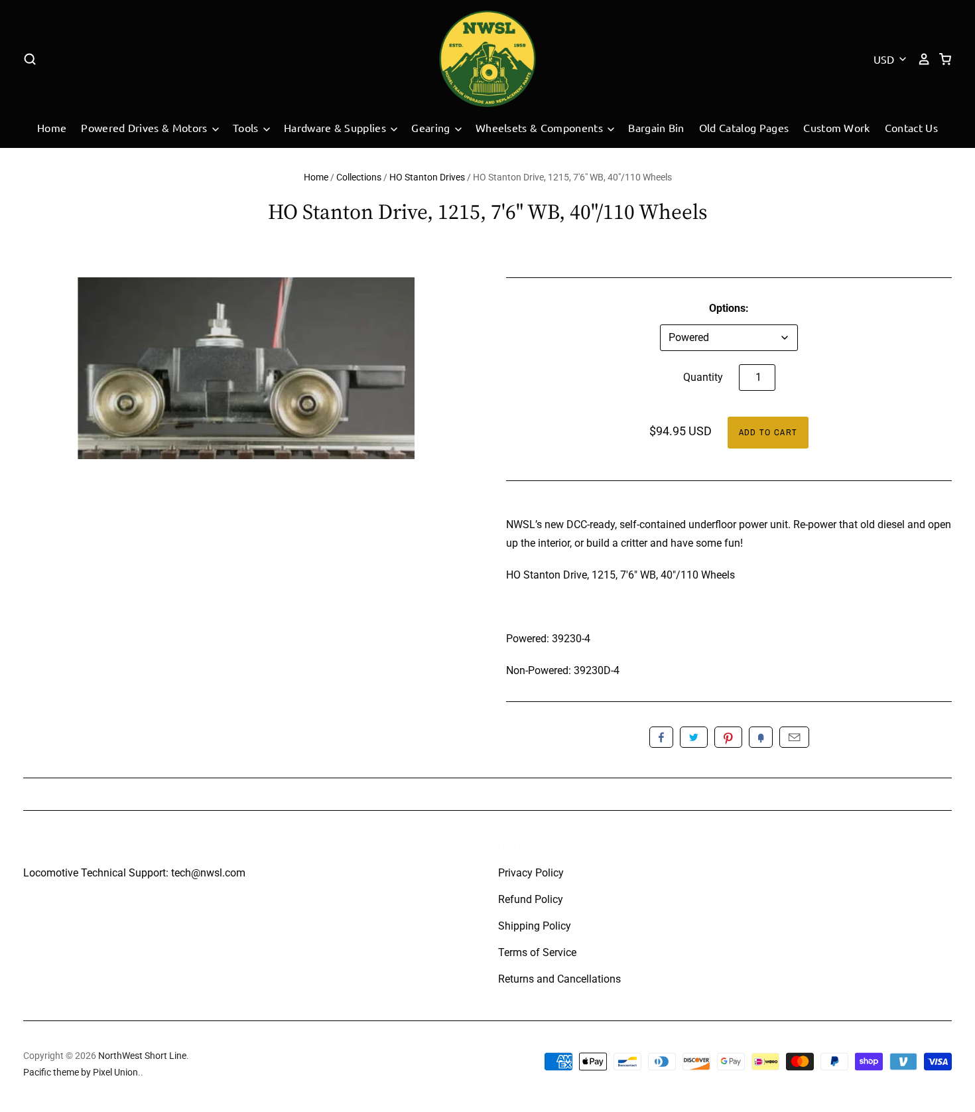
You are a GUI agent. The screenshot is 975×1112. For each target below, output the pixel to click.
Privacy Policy (531, 873)
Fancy (761, 737)
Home (51, 127)
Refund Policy (530, 899)
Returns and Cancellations (559, 979)
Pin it (728, 737)
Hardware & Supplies (336, 127)
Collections (358, 177)
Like (661, 737)
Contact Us (911, 127)
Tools (247, 127)
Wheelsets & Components (541, 127)
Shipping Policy (534, 926)
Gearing (432, 127)
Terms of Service (537, 952)
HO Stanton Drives (427, 177)
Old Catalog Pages (744, 127)
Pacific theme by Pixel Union (80, 1072)
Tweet (694, 737)
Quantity (703, 377)
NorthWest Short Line (487, 247)
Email (794, 737)
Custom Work (836, 127)
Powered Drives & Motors (145, 127)
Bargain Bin (656, 127)
